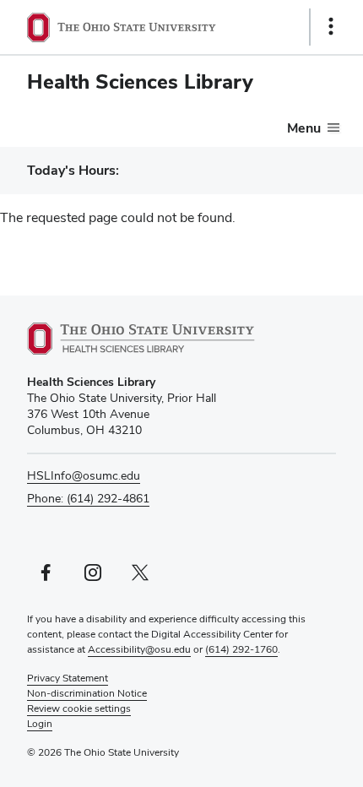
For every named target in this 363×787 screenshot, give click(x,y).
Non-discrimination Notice (87, 693)
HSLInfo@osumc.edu (83, 475)
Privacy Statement (67, 678)
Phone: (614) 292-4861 (88, 498)
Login (39, 723)
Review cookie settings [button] (79, 708)
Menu (304, 128)
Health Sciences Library (140, 81)
